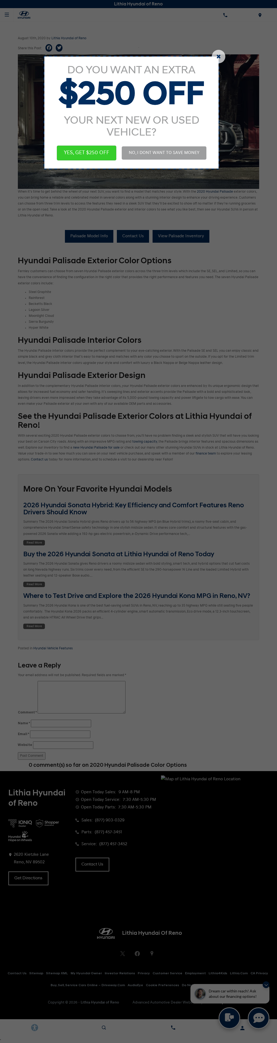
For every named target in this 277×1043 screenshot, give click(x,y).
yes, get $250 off (86, 153)
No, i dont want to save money (164, 153)
